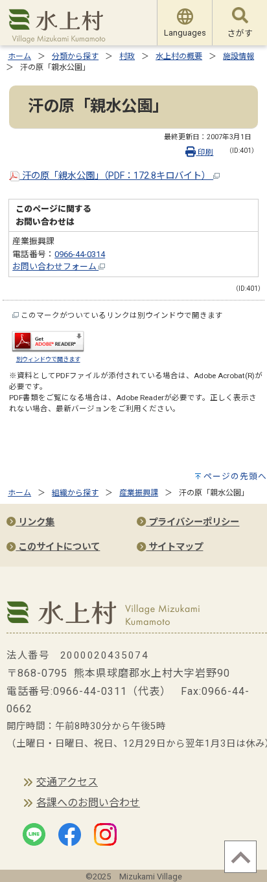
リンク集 (35, 522)
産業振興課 (138, 492)
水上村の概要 (179, 56)
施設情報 (238, 56)
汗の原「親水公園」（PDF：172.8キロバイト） (116, 175)
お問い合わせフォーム (55, 266)
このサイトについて (58, 546)
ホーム (19, 56)
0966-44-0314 (79, 254)
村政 (127, 56)
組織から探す (75, 492)
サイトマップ (174, 546)
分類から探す (75, 56)
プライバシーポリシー (192, 522)
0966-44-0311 (90, 691)
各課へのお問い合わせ (88, 803)
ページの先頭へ (235, 476)
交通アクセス (67, 782)
